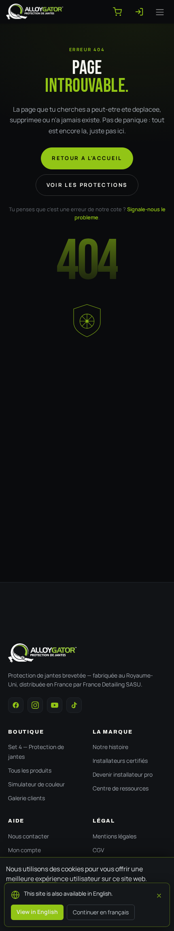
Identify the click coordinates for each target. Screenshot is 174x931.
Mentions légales (114, 836)
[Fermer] (159, 894)
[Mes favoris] (142, 12)
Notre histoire (110, 747)
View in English (37, 912)
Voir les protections (87, 184)
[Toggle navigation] (160, 11)
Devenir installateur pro (123, 774)
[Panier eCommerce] (120, 12)
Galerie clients (26, 798)
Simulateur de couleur (36, 784)
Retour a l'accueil (87, 158)
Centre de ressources (121, 788)
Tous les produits (29, 770)
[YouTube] (54, 705)
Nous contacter (28, 836)
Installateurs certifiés (120, 760)
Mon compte (24, 850)
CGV (98, 850)
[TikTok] (74, 705)
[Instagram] (35, 705)
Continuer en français (101, 912)
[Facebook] (15, 705)
